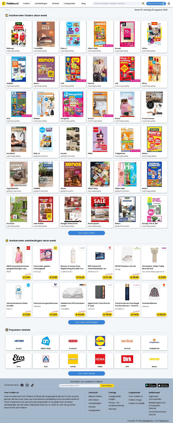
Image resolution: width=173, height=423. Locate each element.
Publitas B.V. (164, 421)
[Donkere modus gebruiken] (169, 3)
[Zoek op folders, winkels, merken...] (143, 3)
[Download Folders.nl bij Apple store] (163, 385)
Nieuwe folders (95, 396)
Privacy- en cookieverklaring (116, 404)
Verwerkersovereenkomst (157, 413)
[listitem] (26, 3)
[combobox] (117, 3)
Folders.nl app (135, 400)
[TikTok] (32, 385)
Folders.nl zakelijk (137, 403)
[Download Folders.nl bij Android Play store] (151, 385)
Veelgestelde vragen (115, 398)
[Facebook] (22, 385)
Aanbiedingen (95, 403)
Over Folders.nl (136, 396)
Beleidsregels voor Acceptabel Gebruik (157, 405)
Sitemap (112, 409)
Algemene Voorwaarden (155, 398)
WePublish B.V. (148, 421)
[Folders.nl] (10, 3)
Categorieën (94, 410)
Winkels (92, 406)
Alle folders (94, 400)
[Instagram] (27, 385)
